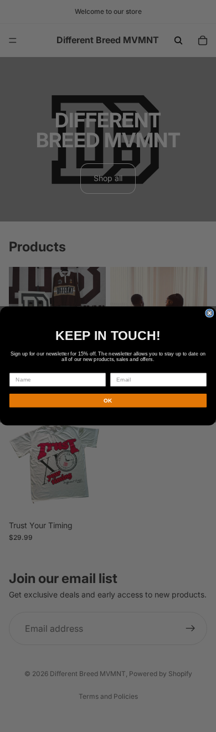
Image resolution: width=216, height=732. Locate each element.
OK (108, 401)
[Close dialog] (209, 313)
